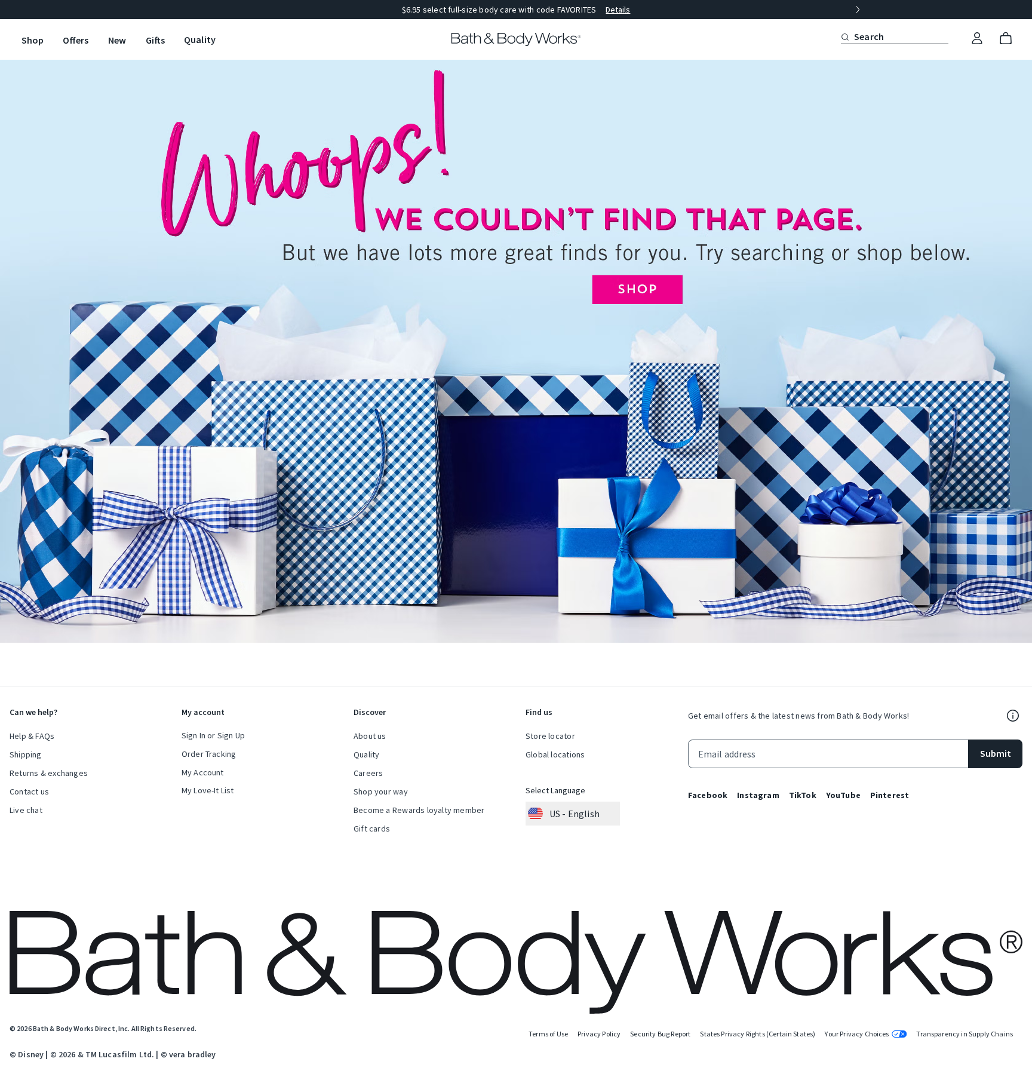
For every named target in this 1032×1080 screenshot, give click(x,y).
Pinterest (889, 795)
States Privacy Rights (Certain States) (757, 1033)
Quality (366, 754)
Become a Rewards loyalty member (419, 810)
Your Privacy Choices (857, 1033)
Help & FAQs (32, 736)
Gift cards (372, 828)
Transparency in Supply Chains (964, 1033)
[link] (977, 39)
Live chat (26, 810)
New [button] (117, 40)
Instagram (758, 795)
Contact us (29, 791)
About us (370, 736)
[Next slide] (857, 9)
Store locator (550, 736)
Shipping (26, 754)
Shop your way (381, 791)
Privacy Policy (599, 1033)
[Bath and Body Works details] (1012, 715)
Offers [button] (75, 40)
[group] (516, 9)
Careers (368, 773)
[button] (845, 37)
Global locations (555, 754)
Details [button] (618, 9)
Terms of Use (548, 1033)
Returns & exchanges (49, 773)
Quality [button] (200, 39)
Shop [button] (33, 40)
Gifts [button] (155, 40)
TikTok (802, 795)
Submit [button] (995, 753)
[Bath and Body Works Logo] (516, 39)
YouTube (843, 795)
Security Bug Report (660, 1033)
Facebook (707, 795)
